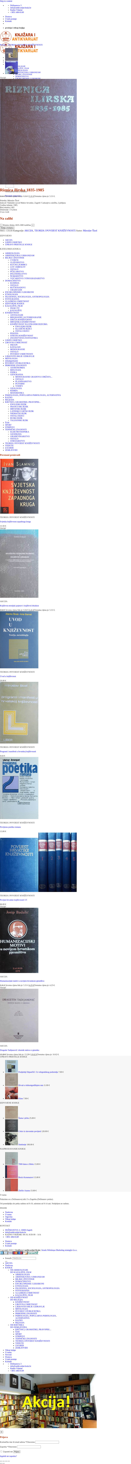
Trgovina (8, 1217)
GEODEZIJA (16, 434)
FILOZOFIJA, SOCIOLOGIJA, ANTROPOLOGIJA (27, 297)
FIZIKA (13, 372)
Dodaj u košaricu (7, 228)
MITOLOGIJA (11, 358)
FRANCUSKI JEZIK (19, 407)
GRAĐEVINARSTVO (20, 436)
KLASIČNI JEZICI (23, 329)
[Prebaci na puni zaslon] (4, 1461)
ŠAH (7, 423)
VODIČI (19, 386)
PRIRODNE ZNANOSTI (16, 365)
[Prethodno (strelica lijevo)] (1, 1463)
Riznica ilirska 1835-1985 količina (17, 225)
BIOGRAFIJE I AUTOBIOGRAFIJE (25, 317)
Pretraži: (8, 1258)
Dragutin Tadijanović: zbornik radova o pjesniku (19, 1050)
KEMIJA (14, 391)
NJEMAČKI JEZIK (18, 413)
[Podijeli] (6, 1461)
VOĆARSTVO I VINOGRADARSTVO (27, 278)
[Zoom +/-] (1, 1461)
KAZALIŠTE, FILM (14, 306)
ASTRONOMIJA (17, 368)
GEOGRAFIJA (16, 374)
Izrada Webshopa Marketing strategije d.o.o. (59, 1250)
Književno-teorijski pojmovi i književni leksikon (19, 606)
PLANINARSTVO (23, 381)
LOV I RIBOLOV (18, 267)
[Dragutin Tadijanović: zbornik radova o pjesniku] (19, 1041)
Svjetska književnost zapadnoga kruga (15, 522)
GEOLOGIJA (16, 388)
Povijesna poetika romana (10, 827)
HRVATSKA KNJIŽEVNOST (23, 322)
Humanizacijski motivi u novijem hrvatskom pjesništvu (22, 981)
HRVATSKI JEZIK (18, 409)
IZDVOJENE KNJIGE (14, 303)
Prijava (16, 1452)
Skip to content (6, 1)
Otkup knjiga (10, 1219)
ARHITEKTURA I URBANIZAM (27, 72)
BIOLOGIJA (15, 370)
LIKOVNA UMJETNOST (16, 342)
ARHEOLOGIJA (21, 70)
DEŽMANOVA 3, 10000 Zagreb (18, 1230)
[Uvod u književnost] (19, 668)
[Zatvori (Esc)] (9, 1461)
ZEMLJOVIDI (11, 450)
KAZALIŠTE (16, 310)
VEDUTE (9, 445)
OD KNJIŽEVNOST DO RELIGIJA (19, 1298)
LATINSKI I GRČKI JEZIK (22, 411)
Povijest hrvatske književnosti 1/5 (13, 900)
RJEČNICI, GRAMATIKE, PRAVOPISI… (33, 1329)
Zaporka (8, 1447)
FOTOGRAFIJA (12, 299)
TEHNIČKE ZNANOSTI (16, 429)
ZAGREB (9, 448)
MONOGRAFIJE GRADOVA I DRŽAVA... (33, 377)
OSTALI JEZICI (22, 331)
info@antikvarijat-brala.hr (15, 1232)
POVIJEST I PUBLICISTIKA (17, 363)
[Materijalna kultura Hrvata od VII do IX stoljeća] (11, 60)
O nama (8, 1214)
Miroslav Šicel (90, 230)
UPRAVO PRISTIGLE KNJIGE (18, 244)
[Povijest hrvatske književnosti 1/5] (38, 891)
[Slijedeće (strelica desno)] (4, 1463)
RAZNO (8, 397)
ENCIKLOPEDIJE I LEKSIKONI (28, 79)
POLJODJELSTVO (18, 274)
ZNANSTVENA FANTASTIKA (24, 338)
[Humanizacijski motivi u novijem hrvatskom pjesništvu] (19, 972)
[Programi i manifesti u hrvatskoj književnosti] (19, 743)
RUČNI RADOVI (17, 287)
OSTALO (14, 269)
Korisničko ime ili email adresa (17, 1442)
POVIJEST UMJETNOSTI (21, 354)
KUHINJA (14, 283)
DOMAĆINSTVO (22, 76)
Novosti (8, 1355)
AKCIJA (28, 230)
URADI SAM (16, 290)
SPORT (8, 425)
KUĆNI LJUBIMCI (18, 265)
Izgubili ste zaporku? (8, 1456)
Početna (3, 45)
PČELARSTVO (17, 271)
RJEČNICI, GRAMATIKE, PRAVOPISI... (23, 402)
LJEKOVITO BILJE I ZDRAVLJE (19, 356)
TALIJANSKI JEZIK (19, 420)
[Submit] (6, 1261)
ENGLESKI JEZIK (23, 326)
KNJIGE (8, 1268)
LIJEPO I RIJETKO (13, 242)
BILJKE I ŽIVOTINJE (23, 74)
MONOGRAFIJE (17, 349)
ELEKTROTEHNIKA (19, 432)
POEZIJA (14, 333)
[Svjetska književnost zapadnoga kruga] (19, 513)
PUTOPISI (19, 384)
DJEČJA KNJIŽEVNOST (21, 320)
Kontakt (8, 21)
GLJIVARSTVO (17, 262)
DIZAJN (14, 345)
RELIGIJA (9, 400)
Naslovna (9, 1212)
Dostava (8, 17)
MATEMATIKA (17, 393)
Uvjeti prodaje (11, 19)
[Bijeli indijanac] (11, 73)
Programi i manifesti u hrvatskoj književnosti (18, 751)
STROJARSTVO (17, 441)
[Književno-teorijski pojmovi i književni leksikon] (19, 597)
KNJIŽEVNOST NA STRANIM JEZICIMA (28, 324)
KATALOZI (15, 347)
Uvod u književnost (8, 676)
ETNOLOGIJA (11, 294)
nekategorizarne (11, 361)
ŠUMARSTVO (16, 276)
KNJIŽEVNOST (12, 313)
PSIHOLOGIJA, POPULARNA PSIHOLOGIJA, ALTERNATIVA (33, 395)
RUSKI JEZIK (16, 418)
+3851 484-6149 (12, 1237)
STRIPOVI (9, 427)
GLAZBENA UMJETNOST (17, 301)
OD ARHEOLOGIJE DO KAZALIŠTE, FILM (19, 67)
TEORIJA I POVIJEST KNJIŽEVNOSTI (25, 45)
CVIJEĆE (14, 260)
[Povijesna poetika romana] (19, 818)
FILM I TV (15, 308)
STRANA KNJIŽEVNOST (21, 336)
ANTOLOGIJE (16, 315)
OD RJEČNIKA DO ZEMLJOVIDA (18, 1326)
